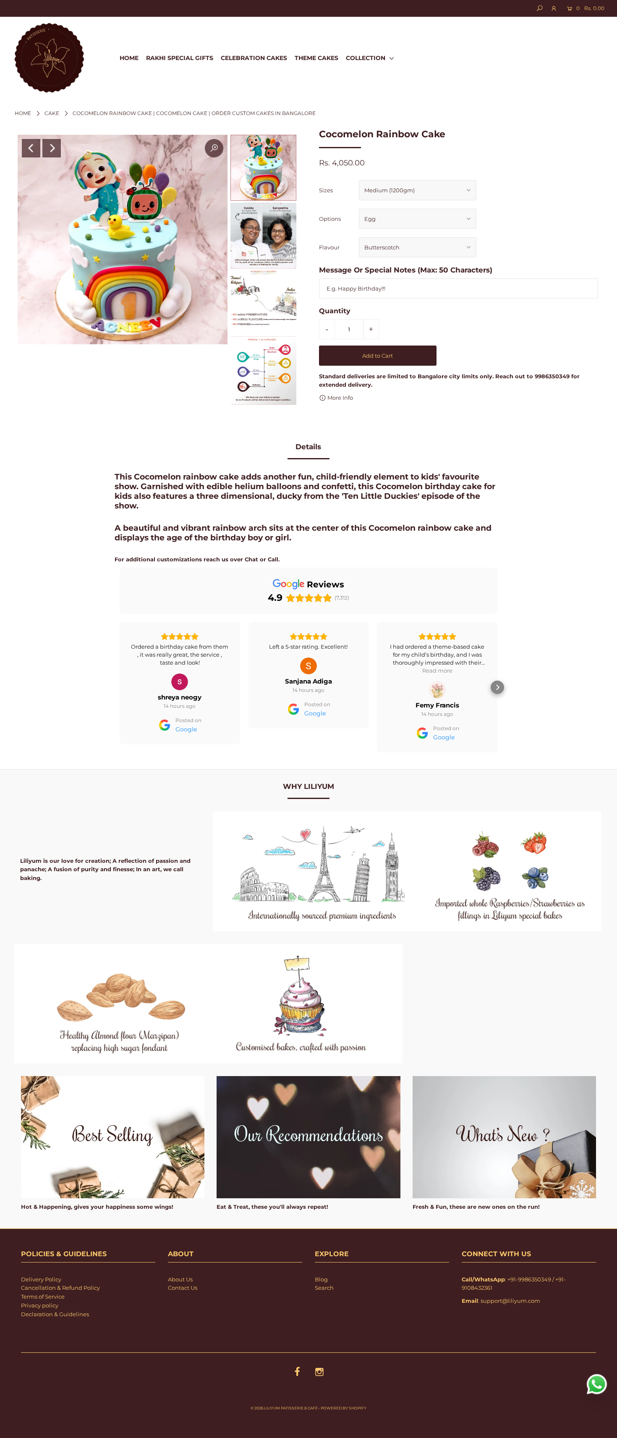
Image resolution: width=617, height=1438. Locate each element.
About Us (180, 1279)
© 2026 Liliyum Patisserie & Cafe (284, 1408)
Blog (321, 1279)
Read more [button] (308, 670)
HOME (129, 58)
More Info (339, 397)
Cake (51, 113)
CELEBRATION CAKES (254, 58)
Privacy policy (39, 1305)
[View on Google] (179, 665)
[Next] (51, 148)
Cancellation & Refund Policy (60, 1287)
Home (23, 113)
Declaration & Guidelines (55, 1314)
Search (324, 1287)
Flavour (329, 247)
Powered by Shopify (343, 1408)
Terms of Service (43, 1296)
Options (330, 218)
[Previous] (31, 148)
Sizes (326, 190)
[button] (119, 687)
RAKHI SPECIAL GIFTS (179, 58)
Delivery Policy (41, 1279)
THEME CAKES (316, 58)
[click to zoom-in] (214, 148)
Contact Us (182, 1287)
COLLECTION (366, 58)
